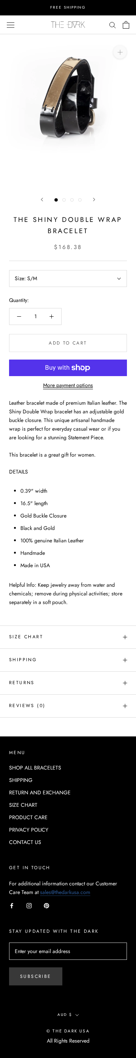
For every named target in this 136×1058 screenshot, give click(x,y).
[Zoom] (120, 51)
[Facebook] (11, 905)
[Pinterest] (46, 905)
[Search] (112, 24)
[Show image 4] (80, 200)
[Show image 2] (64, 200)
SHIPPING (20, 780)
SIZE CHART (26, 636)
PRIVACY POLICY (28, 829)
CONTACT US (25, 842)
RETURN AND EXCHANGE (40, 792)
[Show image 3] (72, 200)
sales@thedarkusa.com (65, 892)
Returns (22, 682)
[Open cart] (126, 25)
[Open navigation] (10, 24)
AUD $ (64, 1014)
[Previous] (42, 199)
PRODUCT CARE (28, 817)
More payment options (68, 385)
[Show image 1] (56, 200)
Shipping (23, 659)
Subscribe (35, 976)
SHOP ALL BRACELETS (35, 767)
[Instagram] (29, 905)
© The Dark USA (68, 1031)
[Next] (94, 199)
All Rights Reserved (68, 1040)
